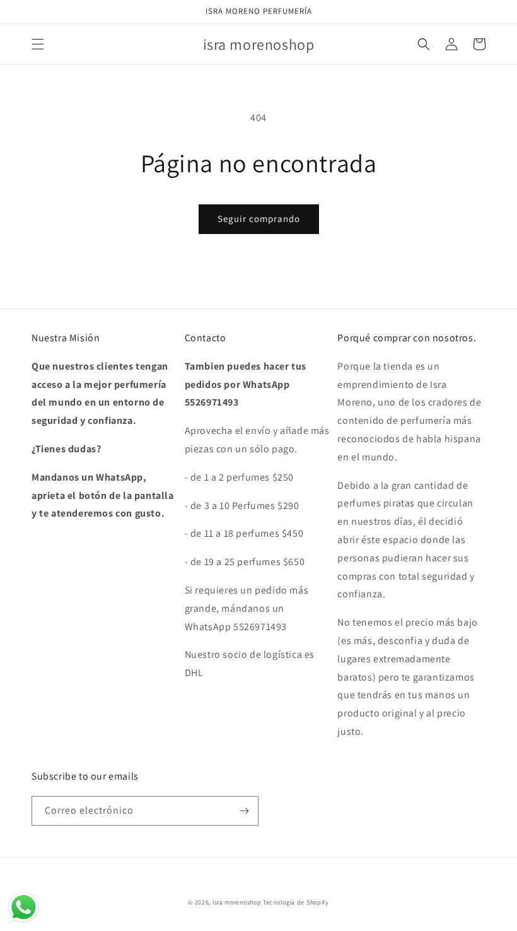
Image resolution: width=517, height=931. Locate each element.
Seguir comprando (259, 219)
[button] (38, 44)
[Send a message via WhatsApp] (23, 907)
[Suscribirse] (244, 811)
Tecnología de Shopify (296, 902)
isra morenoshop (237, 902)
